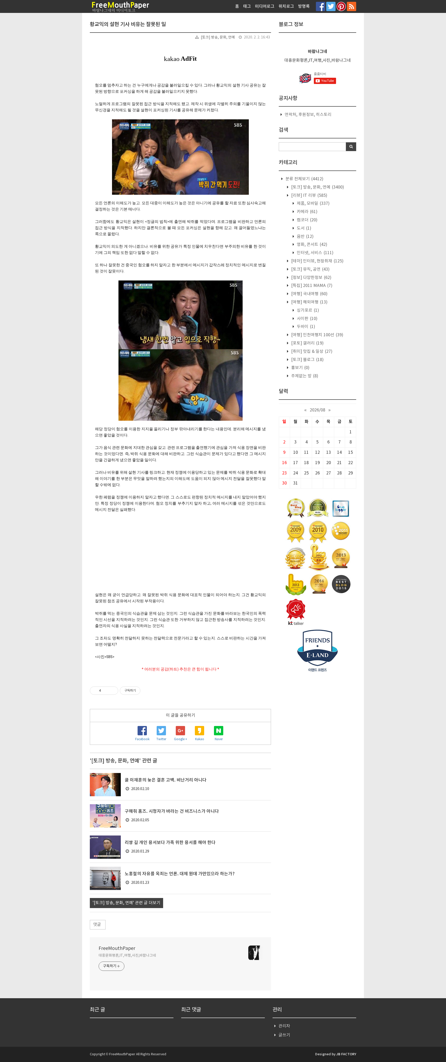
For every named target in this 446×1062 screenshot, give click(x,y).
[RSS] (351, 6)
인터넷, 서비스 (314, 253)
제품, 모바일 (313, 203)
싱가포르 (307, 310)
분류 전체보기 (303, 179)
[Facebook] (320, 6)
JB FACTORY (346, 1054)
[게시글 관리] (112, 690)
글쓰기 (284, 1035)
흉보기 (299, 367)
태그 (247, 6)
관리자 (284, 1026)
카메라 (306, 211)
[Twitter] (331, 6)
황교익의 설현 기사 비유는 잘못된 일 (128, 24)
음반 (305, 236)
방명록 (304, 6)
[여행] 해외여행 (309, 302)
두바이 (305, 326)
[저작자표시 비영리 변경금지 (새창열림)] (147, 691)
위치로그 (286, 6)
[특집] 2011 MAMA (311, 285)
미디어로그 (264, 6)
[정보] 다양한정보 (310, 277)
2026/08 (317, 410)
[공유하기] (106, 690)
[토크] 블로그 (307, 359)
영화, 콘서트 (311, 244)
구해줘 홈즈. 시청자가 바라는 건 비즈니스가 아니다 (172, 811)
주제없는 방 (304, 376)
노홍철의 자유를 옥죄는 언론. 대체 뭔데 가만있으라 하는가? (180, 874)
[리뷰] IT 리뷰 (308, 195)
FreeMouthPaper (117, 948)
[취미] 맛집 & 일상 (311, 351)
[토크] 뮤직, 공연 (310, 269)
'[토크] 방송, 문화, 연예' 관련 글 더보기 (126, 903)
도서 (303, 228)
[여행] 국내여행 (309, 294)
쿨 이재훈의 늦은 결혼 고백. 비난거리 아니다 (165, 780)
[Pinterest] (341, 6)
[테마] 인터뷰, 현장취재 (317, 261)
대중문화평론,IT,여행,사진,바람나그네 (127, 956)
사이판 (306, 318)
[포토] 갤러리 (307, 343)
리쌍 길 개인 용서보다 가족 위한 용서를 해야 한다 (170, 842)
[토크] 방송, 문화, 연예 (218, 37)
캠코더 (306, 220)
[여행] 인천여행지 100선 (316, 335)
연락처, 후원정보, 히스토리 (308, 114)
